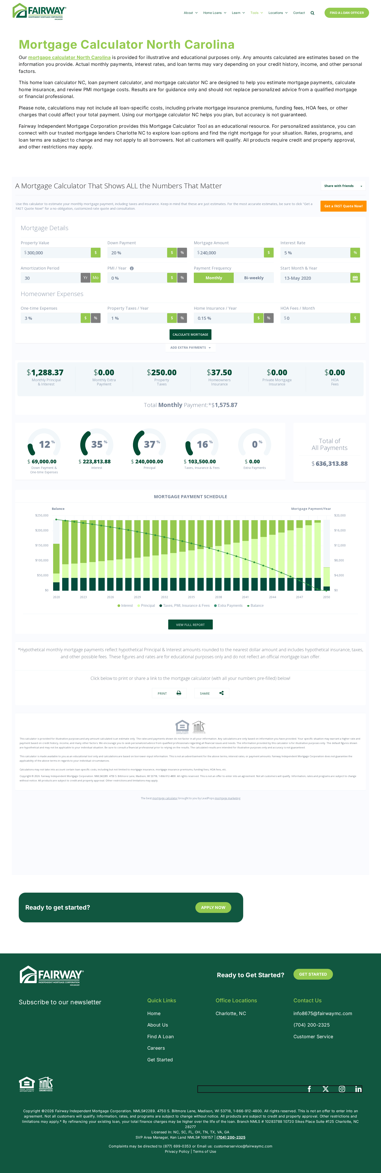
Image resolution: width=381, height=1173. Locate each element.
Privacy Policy (177, 1151)
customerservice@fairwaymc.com (243, 1146)
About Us (157, 1025)
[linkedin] (358, 1089)
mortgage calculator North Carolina (69, 57)
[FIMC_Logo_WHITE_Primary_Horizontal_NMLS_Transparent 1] (52, 966)
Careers (156, 1048)
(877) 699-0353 (177, 1146)
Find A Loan (160, 1036)
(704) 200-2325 (311, 1025)
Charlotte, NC (231, 1013)
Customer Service (313, 1036)
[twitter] (326, 1089)
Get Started (160, 1059)
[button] (312, 12)
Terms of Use (204, 1151)
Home (154, 1013)
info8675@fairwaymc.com (322, 1013)
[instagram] (342, 1089)
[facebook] (309, 1089)
